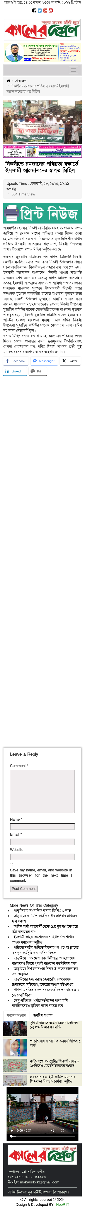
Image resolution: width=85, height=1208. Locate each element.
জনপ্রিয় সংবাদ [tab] (43, 1015)
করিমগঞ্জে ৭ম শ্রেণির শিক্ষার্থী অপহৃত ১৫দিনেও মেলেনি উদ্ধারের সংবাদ (54, 1063)
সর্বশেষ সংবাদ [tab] (16, 1015)
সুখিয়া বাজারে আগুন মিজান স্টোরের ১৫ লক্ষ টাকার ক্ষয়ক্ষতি (54, 1025)
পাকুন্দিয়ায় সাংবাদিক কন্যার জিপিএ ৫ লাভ (42, 910)
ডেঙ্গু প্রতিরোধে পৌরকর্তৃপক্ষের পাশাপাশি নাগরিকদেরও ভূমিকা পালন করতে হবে (40, 1003)
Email (16, 834)
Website (16, 849)
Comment (19, 765)
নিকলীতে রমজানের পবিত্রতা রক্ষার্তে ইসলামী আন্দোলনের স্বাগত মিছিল (41, 167)
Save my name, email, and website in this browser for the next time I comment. (41, 875)
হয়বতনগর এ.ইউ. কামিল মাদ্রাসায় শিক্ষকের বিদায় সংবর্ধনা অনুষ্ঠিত (52, 1079)
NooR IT (62, 1204)
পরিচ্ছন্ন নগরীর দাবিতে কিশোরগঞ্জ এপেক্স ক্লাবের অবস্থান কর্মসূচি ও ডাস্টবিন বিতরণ (45, 950)
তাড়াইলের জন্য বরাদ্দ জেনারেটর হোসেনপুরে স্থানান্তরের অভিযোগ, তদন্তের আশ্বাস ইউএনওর (42, 982)
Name (16, 819)
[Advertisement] (42, 561)
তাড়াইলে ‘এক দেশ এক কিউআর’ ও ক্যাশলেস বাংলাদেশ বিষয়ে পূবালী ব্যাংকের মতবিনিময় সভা (44, 961)
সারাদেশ (21, 80)
